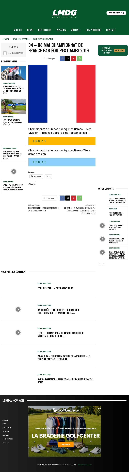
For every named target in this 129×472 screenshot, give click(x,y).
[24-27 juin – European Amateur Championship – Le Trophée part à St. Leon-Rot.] (18, 355)
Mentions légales (85, 465)
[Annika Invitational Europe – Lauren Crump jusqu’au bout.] (18, 379)
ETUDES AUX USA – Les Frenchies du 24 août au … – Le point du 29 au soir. (13, 90)
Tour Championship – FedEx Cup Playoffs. (116, 214)
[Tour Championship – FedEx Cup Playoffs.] (102, 212)
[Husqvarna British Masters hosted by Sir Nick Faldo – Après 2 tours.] (13, 138)
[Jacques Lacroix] (5, 53)
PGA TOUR (113, 209)
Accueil (6, 39)
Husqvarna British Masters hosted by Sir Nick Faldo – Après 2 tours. (12, 154)
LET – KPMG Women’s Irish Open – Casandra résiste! (12, 122)
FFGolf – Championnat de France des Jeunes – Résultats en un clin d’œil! (61, 334)
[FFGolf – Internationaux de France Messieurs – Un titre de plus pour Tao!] (102, 198)
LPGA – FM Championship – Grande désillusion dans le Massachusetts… (13, 187)
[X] (67, 58)
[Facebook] (62, 58)
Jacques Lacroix (18, 53)
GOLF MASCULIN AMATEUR (43, 39)
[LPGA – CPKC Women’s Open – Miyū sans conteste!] (102, 225)
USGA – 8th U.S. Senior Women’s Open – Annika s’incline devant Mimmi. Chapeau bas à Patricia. (117, 255)
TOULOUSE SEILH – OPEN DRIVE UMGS (55, 288)
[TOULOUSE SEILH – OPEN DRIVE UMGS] (18, 286)
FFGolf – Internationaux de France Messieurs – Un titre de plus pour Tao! (117, 200)
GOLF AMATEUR (9, 83)
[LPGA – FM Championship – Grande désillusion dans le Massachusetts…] (13, 171)
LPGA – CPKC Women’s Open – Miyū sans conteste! (116, 227)
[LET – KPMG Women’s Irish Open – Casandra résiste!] (13, 106)
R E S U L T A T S (39, 140)
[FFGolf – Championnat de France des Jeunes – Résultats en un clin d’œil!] (18, 332)
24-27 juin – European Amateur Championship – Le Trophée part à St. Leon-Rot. (64, 357)
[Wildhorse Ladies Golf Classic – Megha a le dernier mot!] (102, 239)
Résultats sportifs (21, 39)
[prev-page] (99, 263)
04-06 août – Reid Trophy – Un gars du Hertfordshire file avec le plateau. (58, 311)
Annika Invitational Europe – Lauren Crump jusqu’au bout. (65, 381)
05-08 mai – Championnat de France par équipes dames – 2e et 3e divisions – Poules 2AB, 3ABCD (79, 211)
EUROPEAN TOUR (9, 148)
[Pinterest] (73, 58)
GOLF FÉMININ (8, 117)
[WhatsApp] (79, 58)
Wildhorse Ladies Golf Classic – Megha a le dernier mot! (116, 241)
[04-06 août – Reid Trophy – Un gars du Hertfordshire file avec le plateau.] (18, 309)
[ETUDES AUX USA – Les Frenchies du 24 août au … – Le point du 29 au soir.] (13, 73)
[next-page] (103, 263)
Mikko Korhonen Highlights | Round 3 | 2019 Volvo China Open (43, 209)
